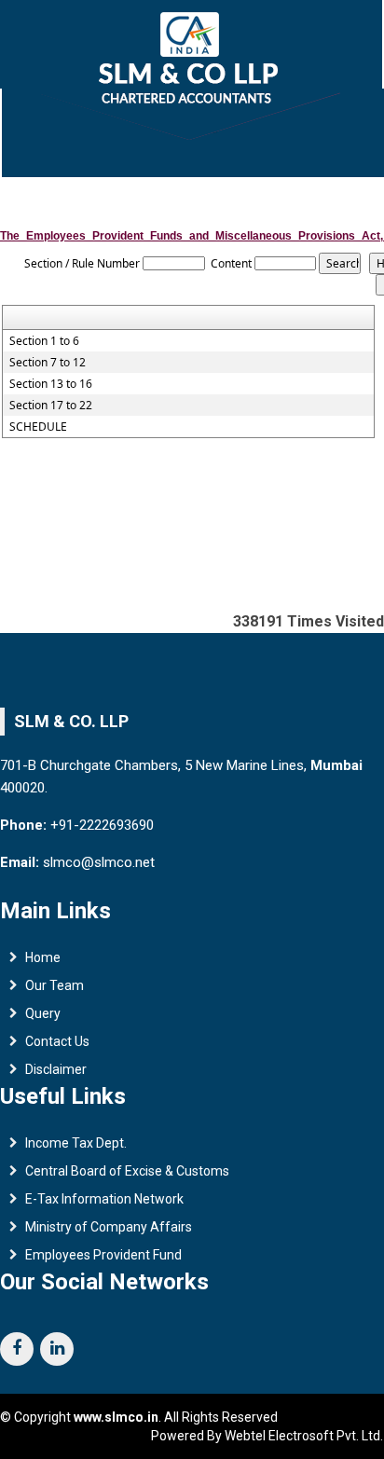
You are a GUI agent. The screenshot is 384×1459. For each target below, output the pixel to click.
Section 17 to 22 (50, 405)
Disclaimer (56, 1069)
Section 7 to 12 (47, 362)
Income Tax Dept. (76, 1143)
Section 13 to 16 (50, 384)
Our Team (54, 985)
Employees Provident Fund (103, 1254)
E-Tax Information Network (104, 1198)
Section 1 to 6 (44, 341)
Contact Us (57, 1041)
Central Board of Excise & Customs (127, 1170)
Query (43, 1013)
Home (43, 957)
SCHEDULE (38, 427)
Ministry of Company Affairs (108, 1226)
